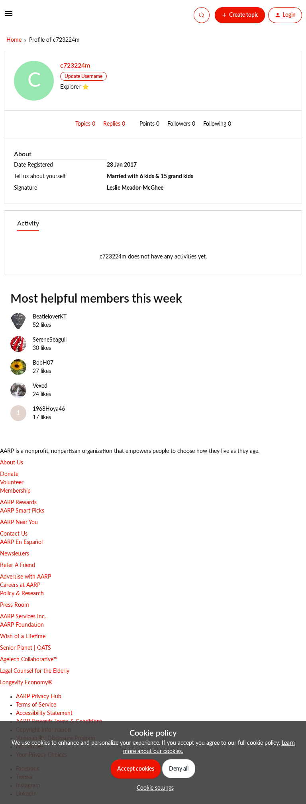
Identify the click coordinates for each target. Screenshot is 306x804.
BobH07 (43, 363)
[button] (9, 16)
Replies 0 (115, 124)
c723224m (75, 65)
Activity (28, 223)
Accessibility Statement (44, 713)
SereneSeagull (50, 340)
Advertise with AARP (25, 577)
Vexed (40, 386)
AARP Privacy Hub (38, 696)
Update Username (83, 76)
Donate (9, 474)
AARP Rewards (18, 502)
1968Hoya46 (49, 409)
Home (14, 40)
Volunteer (12, 483)
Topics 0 (86, 124)
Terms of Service (36, 705)
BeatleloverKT (50, 317)
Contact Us (13, 534)
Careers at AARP (20, 585)
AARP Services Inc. (23, 617)
